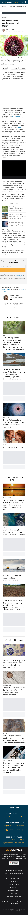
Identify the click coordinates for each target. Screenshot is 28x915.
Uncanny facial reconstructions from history (20, 830)
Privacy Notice (19, 275)
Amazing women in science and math (20, 826)
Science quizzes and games (8, 840)
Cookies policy (14, 884)
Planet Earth (4, 17)
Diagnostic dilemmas (8, 817)
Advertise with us (14, 887)
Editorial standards (14, 896)
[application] (14, 168)
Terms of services (17, 274)
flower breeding (15, 243)
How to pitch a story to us (14, 899)
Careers (14, 893)
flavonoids (20, 127)
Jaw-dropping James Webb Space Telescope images (8, 826)
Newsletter (23, 68)
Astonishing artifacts (20, 817)
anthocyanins (16, 116)
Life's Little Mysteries (8, 816)
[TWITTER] (11, 299)
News (22, 31)
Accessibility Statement (14, 870)
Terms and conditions (14, 879)
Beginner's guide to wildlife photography (19, 840)
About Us (14, 876)
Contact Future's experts (14, 873)
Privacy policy (14, 881)
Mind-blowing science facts (19, 843)
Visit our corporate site (19, 858)
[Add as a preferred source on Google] (14, 863)
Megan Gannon (11, 29)
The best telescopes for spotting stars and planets (8, 843)
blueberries (10, 120)
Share (6, 68)
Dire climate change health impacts (18, 6)
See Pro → (17, 2)
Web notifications (14, 890)
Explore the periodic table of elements (8, 830)
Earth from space (19, 816)
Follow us (15, 68)
